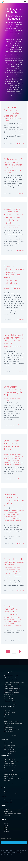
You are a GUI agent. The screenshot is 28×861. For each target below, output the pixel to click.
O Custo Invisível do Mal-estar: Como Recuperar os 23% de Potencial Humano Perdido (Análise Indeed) (13, 215)
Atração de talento (18, 572)
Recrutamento (8, 576)
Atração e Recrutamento (10, 697)
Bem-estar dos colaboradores (12, 286)
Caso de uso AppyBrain (10, 759)
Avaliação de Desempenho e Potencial (14, 682)
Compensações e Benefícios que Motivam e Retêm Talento (11, 445)
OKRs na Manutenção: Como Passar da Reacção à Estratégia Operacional (14, 163)
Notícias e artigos (8, 800)
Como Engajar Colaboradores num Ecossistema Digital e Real (13, 391)
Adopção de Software (9, 701)
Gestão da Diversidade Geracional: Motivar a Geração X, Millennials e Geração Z (14, 339)
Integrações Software (9, 747)
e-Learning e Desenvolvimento (12, 678)
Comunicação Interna (9, 694)
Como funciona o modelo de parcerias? (14, 794)
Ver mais (14, 704)
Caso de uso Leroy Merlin (10, 768)
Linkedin (6, 825)
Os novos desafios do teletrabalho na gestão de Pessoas (14, 562)
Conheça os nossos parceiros (11, 792)
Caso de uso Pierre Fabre (10, 774)
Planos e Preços (8, 753)
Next (20, 651)
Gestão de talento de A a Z (11, 676)
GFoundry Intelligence (10, 751)
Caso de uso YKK (8, 776)
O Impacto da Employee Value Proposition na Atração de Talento (12, 610)
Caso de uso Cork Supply (10, 765)
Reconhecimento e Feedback (12, 692)
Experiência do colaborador (13, 512)
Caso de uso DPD (8, 772)
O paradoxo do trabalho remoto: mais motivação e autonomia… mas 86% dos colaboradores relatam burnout (14, 274)
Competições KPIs (9, 699)
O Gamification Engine (9, 749)
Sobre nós (6, 809)
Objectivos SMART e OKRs (10, 680)
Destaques (13, 510)
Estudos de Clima (8, 686)
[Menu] (25, 1)
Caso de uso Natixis (9, 763)
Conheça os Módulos (9, 745)
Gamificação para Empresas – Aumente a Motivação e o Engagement (14, 462)
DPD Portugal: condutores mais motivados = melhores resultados (14, 498)
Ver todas (14, 735)
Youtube (6, 823)
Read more (21, 143)
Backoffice (16, 228)
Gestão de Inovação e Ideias (11, 690)
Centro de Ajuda (8, 802)
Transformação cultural (10, 506)
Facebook (6, 827)
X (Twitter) (6, 831)
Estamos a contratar (9, 811)
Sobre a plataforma (9, 743)
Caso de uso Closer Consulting (11, 761)
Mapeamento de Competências (12, 688)
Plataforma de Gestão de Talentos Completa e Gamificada (12, 521)
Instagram (6, 829)
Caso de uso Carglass (9, 770)
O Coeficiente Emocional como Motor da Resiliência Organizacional (13, 111)
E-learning (21, 510)
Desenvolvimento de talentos (12, 567)
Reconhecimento (17, 464)
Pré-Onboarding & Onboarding (12, 684)
